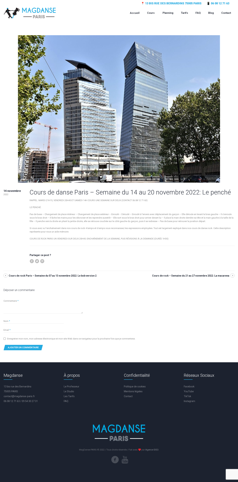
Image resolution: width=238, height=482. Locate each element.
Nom (6, 321)
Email (6, 330)
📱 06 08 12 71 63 (218, 3)
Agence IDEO (151, 449)
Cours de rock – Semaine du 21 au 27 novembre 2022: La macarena (190, 275)
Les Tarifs (69, 396)
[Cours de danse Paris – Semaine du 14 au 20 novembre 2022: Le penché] (119, 108)
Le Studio (69, 391)
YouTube (189, 391)
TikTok (187, 396)
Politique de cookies (135, 386)
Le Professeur (71, 386)
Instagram (189, 401)
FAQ (66, 401)
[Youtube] (125, 460)
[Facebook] (115, 460)
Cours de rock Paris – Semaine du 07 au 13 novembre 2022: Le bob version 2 (53, 275)
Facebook (189, 386)
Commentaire (10, 301)
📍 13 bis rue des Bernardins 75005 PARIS (171, 3)
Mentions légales (133, 391)
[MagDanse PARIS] (29, 13)
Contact (128, 396)
